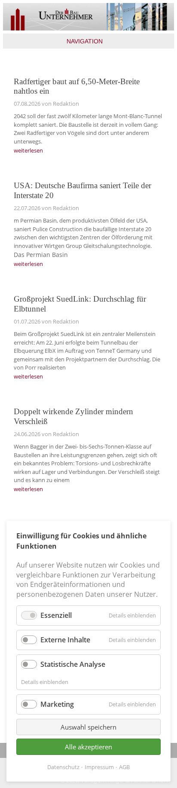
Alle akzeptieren (88, 746)
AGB (124, 767)
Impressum (99, 767)
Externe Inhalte (65, 639)
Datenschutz (63, 767)
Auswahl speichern (88, 727)
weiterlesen (28, 150)
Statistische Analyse (72, 664)
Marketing (57, 704)
